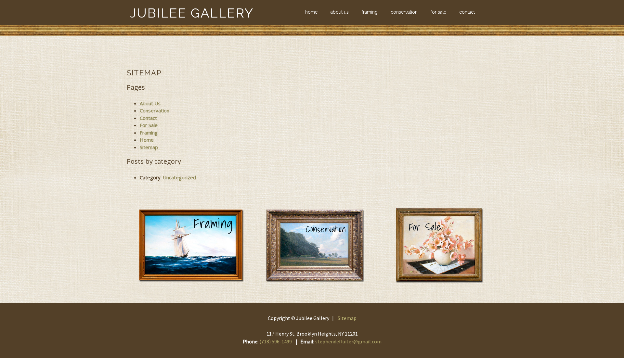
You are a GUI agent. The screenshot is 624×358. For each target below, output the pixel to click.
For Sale (438, 12)
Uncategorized (179, 177)
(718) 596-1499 (275, 341)
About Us (340, 12)
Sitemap (149, 147)
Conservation (404, 12)
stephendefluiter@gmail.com (348, 341)
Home (311, 12)
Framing (370, 12)
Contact (467, 12)
